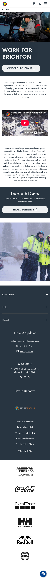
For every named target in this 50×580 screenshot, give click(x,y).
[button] (43, 574)
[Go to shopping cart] (34, 3)
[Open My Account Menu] (40, 3)
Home (8, 10)
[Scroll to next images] (45, 251)
